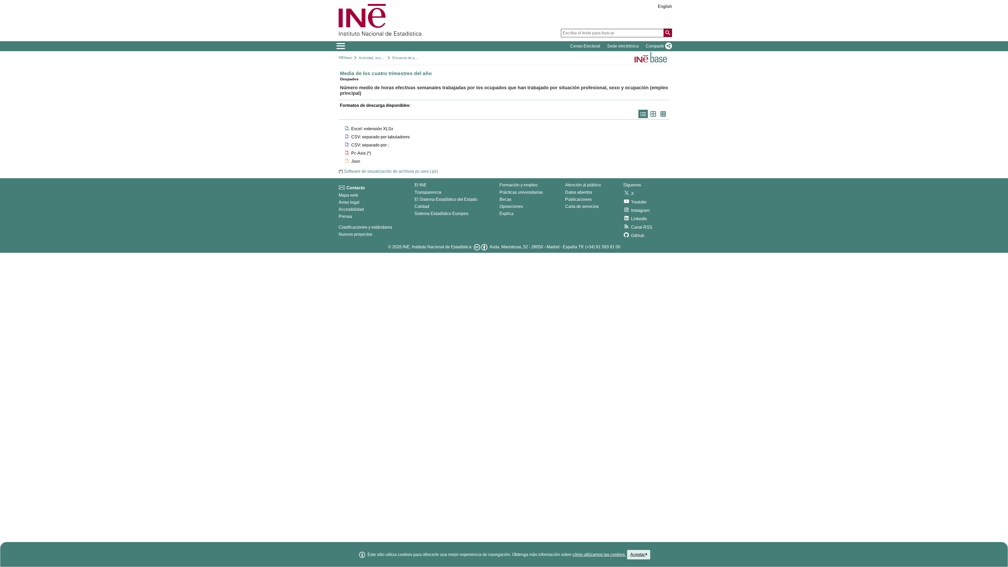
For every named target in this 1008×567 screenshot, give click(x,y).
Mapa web (348, 195)
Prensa (345, 216)
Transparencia (427, 192)
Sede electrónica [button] (623, 46)
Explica (506, 213)
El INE (420, 185)
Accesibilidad (351, 209)
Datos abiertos (578, 192)
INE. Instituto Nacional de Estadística (437, 247)
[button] (658, 46)
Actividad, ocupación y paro (380, 58)
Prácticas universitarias (521, 192)
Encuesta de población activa (414, 58)
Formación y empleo (519, 185)
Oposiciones (511, 206)
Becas (505, 199)
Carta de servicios (582, 206)
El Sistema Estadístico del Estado (445, 199)
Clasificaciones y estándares (365, 227)
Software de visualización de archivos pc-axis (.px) (391, 171)
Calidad (421, 206)
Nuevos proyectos (355, 234)
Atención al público (583, 185)
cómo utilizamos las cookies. (599, 554)
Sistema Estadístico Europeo (441, 213)
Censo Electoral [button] (585, 46)
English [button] (665, 6)
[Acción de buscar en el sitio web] (668, 33)
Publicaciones (578, 199)
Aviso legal (349, 202)
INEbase (345, 58)
